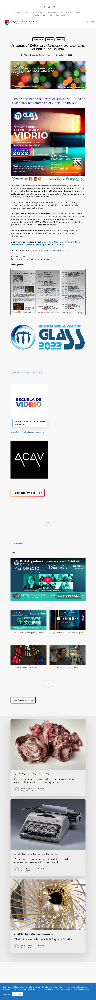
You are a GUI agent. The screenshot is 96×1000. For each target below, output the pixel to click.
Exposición (27, 774)
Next (48, 605)
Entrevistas (30, 934)
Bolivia (26, 372)
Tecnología (37, 372)
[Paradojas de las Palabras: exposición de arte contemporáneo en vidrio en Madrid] (48, 837)
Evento (60, 39)
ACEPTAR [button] (17, 994)
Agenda (50, 39)
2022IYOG (16, 372)
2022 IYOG (38, 39)
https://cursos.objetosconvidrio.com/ (27, 432)
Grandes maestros (44, 934)
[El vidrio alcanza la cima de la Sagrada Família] (48, 916)
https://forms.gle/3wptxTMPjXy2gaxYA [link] (50, 250)
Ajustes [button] (7, 994)
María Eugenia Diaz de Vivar (37, 55)
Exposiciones (39, 774)
